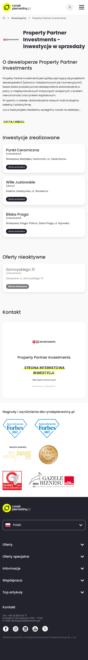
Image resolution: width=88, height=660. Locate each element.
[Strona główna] (4, 18)
